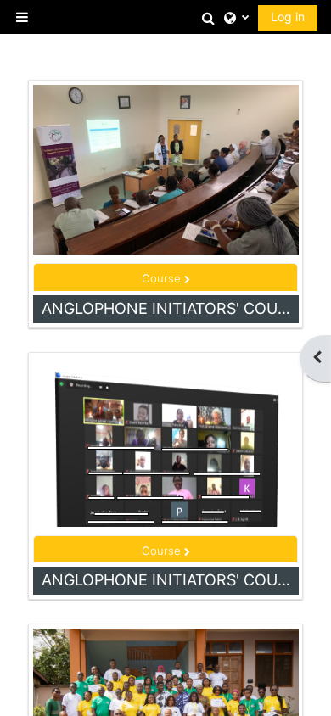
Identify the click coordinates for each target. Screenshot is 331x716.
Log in (288, 16)
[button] (208, 17)
